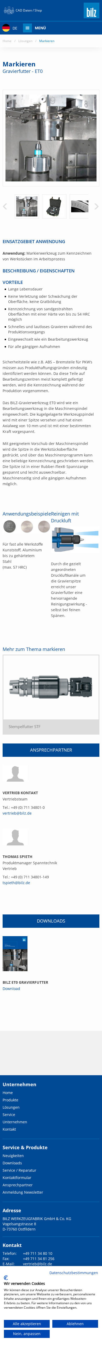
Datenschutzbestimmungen (73, 1272)
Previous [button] (5, 206)
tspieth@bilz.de (16, 882)
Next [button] (96, 206)
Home (7, 41)
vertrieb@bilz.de (17, 813)
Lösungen (25, 41)
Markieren (46, 41)
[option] (27, 206)
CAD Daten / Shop (29, 10)
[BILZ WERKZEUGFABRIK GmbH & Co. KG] (91, 16)
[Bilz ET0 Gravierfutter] (15, 953)
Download (11, 988)
